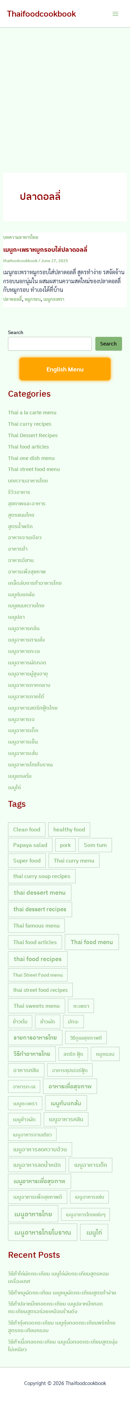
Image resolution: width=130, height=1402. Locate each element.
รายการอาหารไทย (35, 1037)
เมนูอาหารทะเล (24, 651)
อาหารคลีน (26, 1070)
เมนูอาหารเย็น (23, 741)
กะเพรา (81, 1005)
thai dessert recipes (40, 909)
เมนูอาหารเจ (21, 719)
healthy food (69, 829)
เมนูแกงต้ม (20, 776)
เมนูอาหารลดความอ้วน (40, 1149)
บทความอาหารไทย (20, 237)
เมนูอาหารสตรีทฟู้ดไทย (33, 707)
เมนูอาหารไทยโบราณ (30, 764)
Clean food (26, 829)
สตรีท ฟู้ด (73, 1054)
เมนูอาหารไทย (33, 1214)
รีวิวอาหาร (19, 492)
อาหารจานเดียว (25, 537)
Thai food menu (92, 942)
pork (65, 845)
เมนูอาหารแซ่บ (89, 1197)
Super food (27, 860)
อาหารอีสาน (21, 560)
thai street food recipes (40, 989)
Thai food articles (28, 446)
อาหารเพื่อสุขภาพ (27, 571)
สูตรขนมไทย (21, 514)
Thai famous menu (36, 925)
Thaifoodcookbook (41, 13)
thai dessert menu (40, 892)
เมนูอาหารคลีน (24, 628)
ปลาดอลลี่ (12, 299)
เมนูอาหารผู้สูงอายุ (28, 673)
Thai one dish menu (31, 458)
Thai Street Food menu (38, 974)
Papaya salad (30, 844)
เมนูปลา (16, 617)
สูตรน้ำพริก (20, 526)
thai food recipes (38, 959)
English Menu (65, 369)
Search (15, 332)
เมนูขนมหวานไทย (26, 605)
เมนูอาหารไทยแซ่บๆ (85, 1214)
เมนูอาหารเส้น (23, 753)
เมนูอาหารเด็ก (23, 730)
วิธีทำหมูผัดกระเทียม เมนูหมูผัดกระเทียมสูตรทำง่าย (62, 1292)
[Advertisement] (65, 96)
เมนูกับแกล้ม (21, 594)
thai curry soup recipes (41, 876)
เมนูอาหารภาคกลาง (29, 685)
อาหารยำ (17, 548)
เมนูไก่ (14, 787)
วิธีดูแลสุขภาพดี (86, 1037)
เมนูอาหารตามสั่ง (26, 639)
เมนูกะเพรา (53, 299)
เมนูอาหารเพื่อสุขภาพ (39, 1181)
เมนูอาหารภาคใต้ (26, 696)
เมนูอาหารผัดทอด (27, 662)
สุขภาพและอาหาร (26, 503)
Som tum (95, 844)
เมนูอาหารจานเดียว (32, 1134)
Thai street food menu (34, 469)
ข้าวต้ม (20, 1021)
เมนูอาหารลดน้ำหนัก (37, 1164)
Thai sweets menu (37, 1005)
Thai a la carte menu (32, 412)
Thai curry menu (74, 860)
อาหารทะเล (24, 1086)
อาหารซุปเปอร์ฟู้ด (70, 1070)
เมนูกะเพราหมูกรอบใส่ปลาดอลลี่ (45, 249)
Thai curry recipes (29, 424)
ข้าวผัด (47, 1021)
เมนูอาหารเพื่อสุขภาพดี (37, 1196)
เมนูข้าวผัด (24, 1119)
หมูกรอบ (33, 299)
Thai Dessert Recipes (33, 435)
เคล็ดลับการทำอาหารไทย (35, 583)
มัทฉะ (73, 1021)
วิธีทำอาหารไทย (32, 1054)
